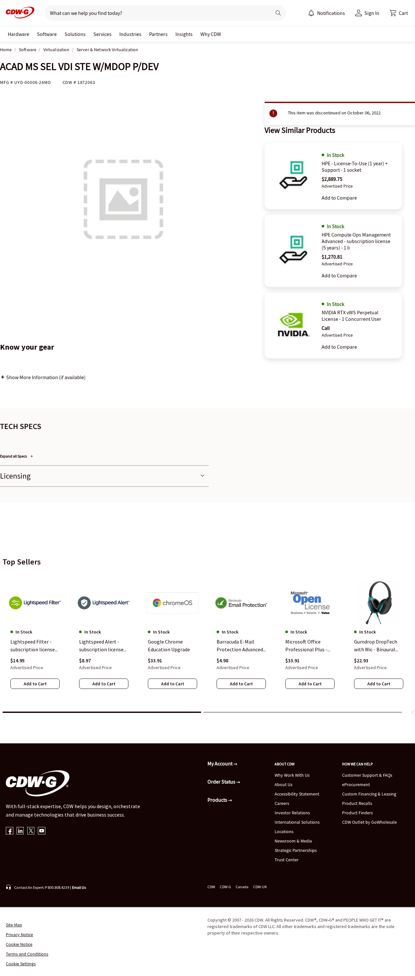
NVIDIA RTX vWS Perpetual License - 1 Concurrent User (351, 315)
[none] (18, 34)
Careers (282, 803)
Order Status (222, 781)
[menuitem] (311, 13)
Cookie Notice (19, 944)
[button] (399, 13)
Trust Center (287, 860)
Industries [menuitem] (130, 34)
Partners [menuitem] (158, 34)
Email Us (79, 887)
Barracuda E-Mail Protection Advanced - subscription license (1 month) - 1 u (241, 645)
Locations (284, 831)
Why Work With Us (292, 775)
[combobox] (155, 13)
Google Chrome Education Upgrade (169, 645)
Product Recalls (357, 803)
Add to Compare (339, 197)
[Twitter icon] (31, 831)
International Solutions (297, 822)
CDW (211, 886)
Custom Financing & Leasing (369, 794)
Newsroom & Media (293, 841)
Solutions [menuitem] (75, 34)
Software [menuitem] (47, 34)
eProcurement (356, 784)
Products (218, 799)
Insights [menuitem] (184, 34)
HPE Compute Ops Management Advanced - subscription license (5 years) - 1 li (356, 241)
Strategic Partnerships (296, 850)
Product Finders (357, 813)
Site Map (14, 925)
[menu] (326, 13)
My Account (220, 763)
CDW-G (225, 886)
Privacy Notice (19, 934)
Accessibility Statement (297, 794)
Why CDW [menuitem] (210, 34)
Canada (242, 886)
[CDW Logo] (18, 13)
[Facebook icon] (9, 831)
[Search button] (278, 13)
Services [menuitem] (102, 34)
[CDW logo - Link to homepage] (18, 13)
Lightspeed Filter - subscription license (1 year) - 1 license (32, 645)
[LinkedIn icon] (20, 831)
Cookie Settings (21, 964)
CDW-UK (260, 886)
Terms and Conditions (27, 954)
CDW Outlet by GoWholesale (369, 822)
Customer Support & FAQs (367, 775)
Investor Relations (292, 813)
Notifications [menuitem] (331, 13)
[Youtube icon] (41, 831)
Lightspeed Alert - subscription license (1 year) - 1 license (101, 645)
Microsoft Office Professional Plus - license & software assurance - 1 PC (306, 645)
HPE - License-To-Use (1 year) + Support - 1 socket (355, 166)
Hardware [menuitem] (18, 34)
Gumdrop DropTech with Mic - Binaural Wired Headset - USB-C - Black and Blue (377, 645)
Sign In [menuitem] (371, 13)
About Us (283, 784)
